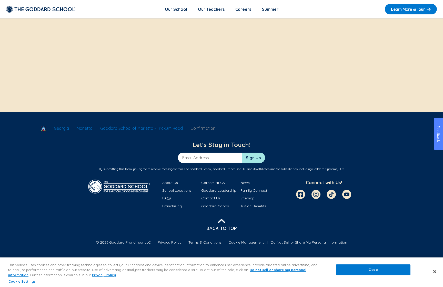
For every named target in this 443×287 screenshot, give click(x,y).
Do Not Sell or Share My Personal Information (309, 242)
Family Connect (253, 190)
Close (373, 269)
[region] (221, 272)
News (245, 182)
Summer (270, 9)
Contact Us (210, 198)
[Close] (434, 271)
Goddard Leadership (218, 190)
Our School (176, 9)
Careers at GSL (214, 182)
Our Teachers (211, 9)
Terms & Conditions (205, 242)
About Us (170, 182)
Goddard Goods (215, 206)
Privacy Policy (170, 242)
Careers (243, 9)
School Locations (177, 190)
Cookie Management (246, 242)
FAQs (167, 198)
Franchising (172, 206)
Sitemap (247, 198)
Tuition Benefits (253, 206)
